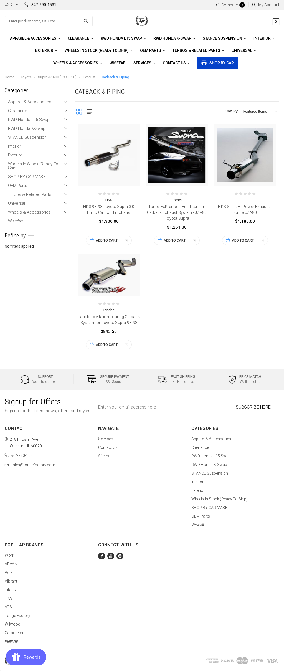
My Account (268, 4)
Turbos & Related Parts (197, 50)
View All (11, 641)
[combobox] (49, 21)
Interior (262, 38)
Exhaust (89, 77)
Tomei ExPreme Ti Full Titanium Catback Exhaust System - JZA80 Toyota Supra (177, 212)
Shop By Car (221, 63)
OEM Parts (151, 50)
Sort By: (231, 111)
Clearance (79, 38)
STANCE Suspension (223, 38)
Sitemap (105, 456)
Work (9, 555)
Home (9, 77)
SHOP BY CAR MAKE (26, 176)
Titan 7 (11, 590)
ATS (8, 607)
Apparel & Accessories (33, 38)
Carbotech (14, 633)
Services (142, 63)
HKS (8, 598)
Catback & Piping (115, 77)
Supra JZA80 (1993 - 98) (57, 77)
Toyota (26, 77)
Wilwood (12, 624)
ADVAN (11, 564)
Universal (242, 50)
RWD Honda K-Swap (172, 38)
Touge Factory (17, 615)
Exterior (44, 50)
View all (197, 525)
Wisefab (118, 63)
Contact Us (175, 63)
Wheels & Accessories (76, 63)
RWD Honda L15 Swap (122, 38)
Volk (8, 572)
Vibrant (11, 581)
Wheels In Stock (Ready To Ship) (97, 50)
